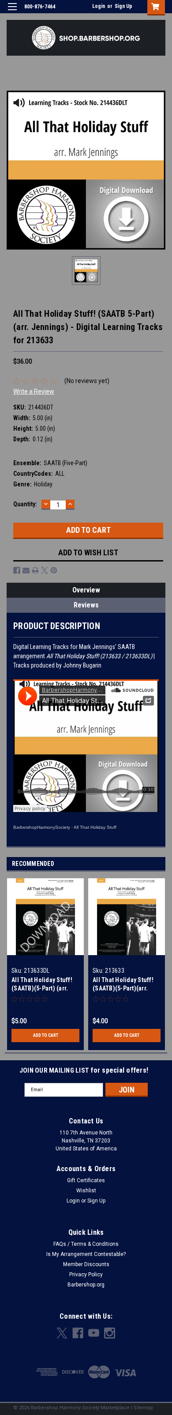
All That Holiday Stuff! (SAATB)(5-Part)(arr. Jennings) (123, 988)
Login (98, 6)
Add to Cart (45, 1035)
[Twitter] (44, 570)
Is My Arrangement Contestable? (86, 1254)
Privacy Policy (86, 1274)
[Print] (35, 570)
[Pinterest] (53, 570)
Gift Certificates (86, 1180)
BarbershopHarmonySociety (41, 827)
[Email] (26, 570)
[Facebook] (16, 570)
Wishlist (86, 1190)
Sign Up (123, 6)
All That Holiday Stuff (95, 827)
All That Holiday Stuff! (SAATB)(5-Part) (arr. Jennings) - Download (42, 988)
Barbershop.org (86, 1285)
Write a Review (33, 391)
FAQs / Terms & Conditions (86, 1244)
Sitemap (143, 1408)
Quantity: (25, 504)
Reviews (86, 605)
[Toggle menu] (12, 12)
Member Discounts (86, 1264)
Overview (86, 590)
